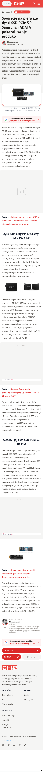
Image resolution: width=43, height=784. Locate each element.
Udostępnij (9, 650)
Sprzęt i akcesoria (23, 12)
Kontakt (5, 720)
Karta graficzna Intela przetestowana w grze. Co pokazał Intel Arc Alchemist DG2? (20, 392)
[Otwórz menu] (39, 3)
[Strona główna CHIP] (19, 3)
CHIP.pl (10, 737)
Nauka (26, 695)
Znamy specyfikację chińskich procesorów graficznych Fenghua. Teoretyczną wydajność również (19, 573)
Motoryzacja (7, 704)
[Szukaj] (34, 4)
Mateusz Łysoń (12, 42)
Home (7, 12)
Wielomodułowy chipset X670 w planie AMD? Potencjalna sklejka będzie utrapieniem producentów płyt (20, 220)
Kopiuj (33, 657)
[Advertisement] (21, 362)
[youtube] (5, 628)
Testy (4, 699)
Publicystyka (29, 699)
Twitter (7, 657)
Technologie (7, 695)
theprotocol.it (7, 740)
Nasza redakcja (8, 715)
